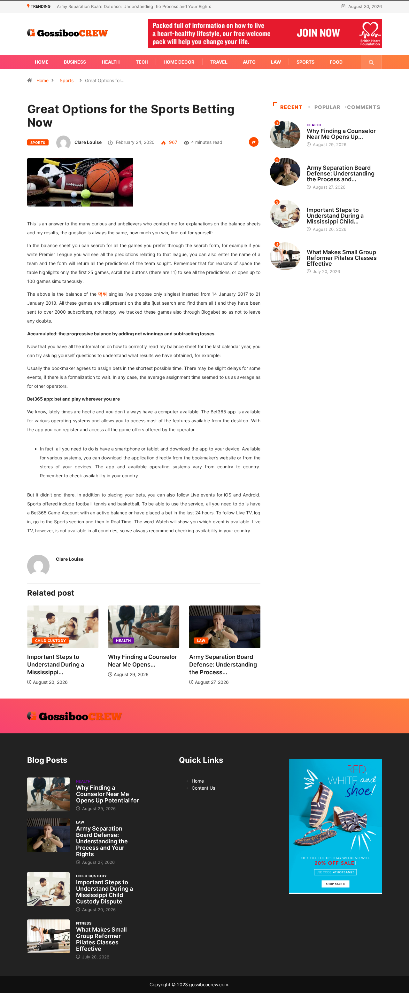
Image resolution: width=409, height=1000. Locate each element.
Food (336, 62)
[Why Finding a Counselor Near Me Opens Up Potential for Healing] (48, 794)
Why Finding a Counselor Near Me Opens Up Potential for (107, 794)
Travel (219, 62)
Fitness (314, 246)
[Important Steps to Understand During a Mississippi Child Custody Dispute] (48, 889)
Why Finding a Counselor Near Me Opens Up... (341, 134)
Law (276, 62)
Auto (249, 62)
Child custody (50, 640)
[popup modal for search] (371, 62)
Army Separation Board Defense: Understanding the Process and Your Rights (134, 6)
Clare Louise (88, 142)
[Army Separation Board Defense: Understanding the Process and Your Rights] (48, 835)
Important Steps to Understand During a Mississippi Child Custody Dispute (104, 892)
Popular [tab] (327, 107)
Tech (142, 62)
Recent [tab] (291, 107)
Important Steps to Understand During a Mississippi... (55, 664)
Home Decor (179, 62)
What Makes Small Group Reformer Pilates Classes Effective (342, 258)
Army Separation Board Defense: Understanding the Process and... (340, 173)
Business (75, 62)
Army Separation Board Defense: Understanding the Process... (223, 664)
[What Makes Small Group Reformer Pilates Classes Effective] (48, 936)
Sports (305, 62)
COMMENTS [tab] (363, 107)
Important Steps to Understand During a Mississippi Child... (335, 216)
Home (42, 62)
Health (111, 62)
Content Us (203, 788)
